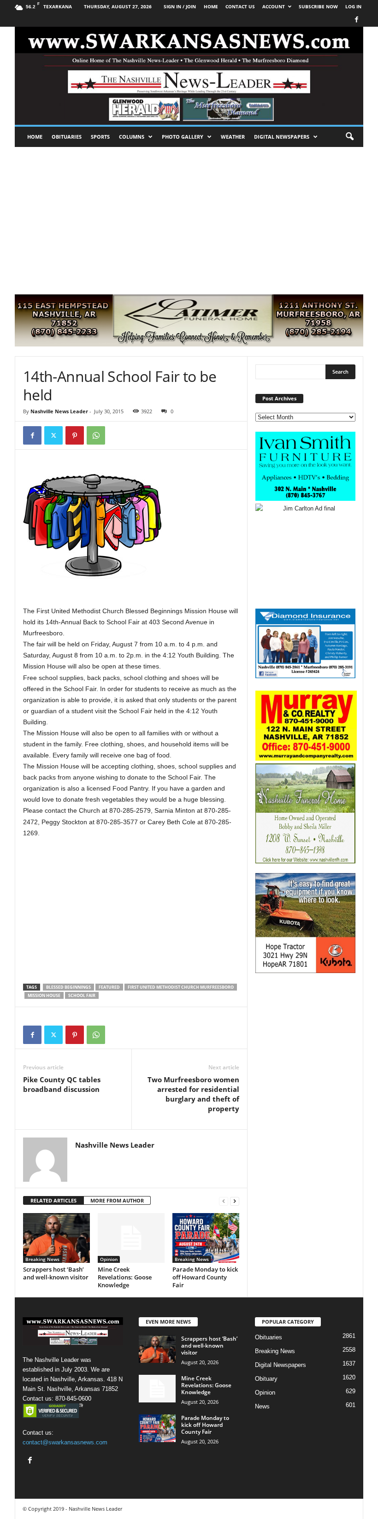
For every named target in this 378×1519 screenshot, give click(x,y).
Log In (353, 6)
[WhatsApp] (96, 435)
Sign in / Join (180, 6)
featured (109, 987)
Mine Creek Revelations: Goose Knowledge (125, 1277)
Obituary (266, 1378)
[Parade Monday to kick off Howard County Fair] (205, 1238)
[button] (349, 137)
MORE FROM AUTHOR (117, 1200)
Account (273, 6)
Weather (233, 136)
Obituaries (67, 136)
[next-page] (234, 1201)
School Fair (81, 995)
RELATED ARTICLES (53, 1200)
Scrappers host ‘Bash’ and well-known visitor (56, 1273)
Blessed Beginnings (68, 987)
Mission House (44, 995)
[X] (53, 435)
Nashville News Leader (59, 411)
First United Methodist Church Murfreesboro (181, 987)
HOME (211, 6)
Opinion (109, 1259)
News (262, 1406)
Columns (131, 136)
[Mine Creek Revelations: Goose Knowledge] (131, 1238)
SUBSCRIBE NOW (318, 6)
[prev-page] (223, 1201)
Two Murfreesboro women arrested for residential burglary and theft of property (193, 1094)
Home (34, 136)
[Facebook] (356, 20)
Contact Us (240, 6)
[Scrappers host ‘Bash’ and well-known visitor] (56, 1238)
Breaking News (42, 1259)
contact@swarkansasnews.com (65, 1442)
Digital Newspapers (281, 136)
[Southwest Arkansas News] (189, 76)
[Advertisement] (189, 216)
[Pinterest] (74, 435)
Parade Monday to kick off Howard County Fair (205, 1277)
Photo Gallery (182, 136)
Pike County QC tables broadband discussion (61, 1084)
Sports (100, 136)
